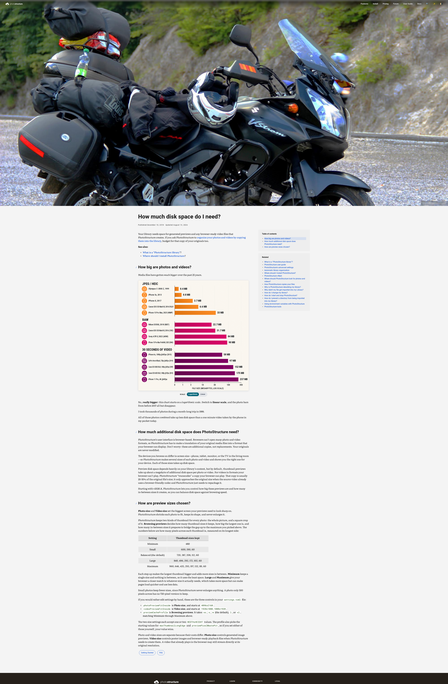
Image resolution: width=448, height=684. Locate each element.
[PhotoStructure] (176, 681)
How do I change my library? (276, 293)
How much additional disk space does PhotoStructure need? (280, 242)
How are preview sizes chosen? (277, 247)
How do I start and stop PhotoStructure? (280, 295)
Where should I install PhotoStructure (164, 255)
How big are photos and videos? (277, 238)
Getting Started (147, 653)
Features (364, 4)
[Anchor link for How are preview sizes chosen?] (136, 503)
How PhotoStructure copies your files (279, 284)
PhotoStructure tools (272, 307)
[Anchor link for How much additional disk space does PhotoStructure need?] (136, 432)
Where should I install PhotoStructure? (280, 273)
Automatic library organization (276, 270)
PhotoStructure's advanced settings (278, 267)
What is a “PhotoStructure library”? (278, 262)
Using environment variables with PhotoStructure (284, 304)
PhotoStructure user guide (275, 265)
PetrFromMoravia (438, 203)
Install (375, 4)
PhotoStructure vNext (273, 276)
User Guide (408, 4)
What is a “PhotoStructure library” (161, 252)
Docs (419, 4)
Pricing (385, 4)
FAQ (161, 653)
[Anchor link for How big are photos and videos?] (136, 267)
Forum (396, 4)
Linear (202, 394)
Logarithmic (192, 394)
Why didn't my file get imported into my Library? (283, 290)
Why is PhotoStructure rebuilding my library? (282, 287)
